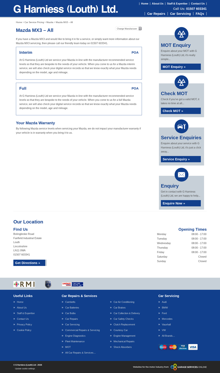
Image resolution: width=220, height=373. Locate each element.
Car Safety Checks (124, 319)
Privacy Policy (24, 324)
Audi (164, 302)
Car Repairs (156, 13)
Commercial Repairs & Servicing (82, 330)
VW (164, 330)
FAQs (200, 13)
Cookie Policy (24, 330)
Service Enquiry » (176, 159)
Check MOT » (173, 111)
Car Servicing (180, 13)
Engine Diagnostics (75, 336)
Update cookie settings (25, 369)
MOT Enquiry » (174, 67)
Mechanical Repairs (124, 341)
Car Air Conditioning (124, 302)
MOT (68, 347)
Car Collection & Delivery (127, 313)
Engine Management (124, 336)
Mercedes (167, 319)
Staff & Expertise (177, 3)
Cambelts (70, 302)
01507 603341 (190, 8)
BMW (165, 307)
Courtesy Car (121, 330)
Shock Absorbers (123, 347)
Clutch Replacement (124, 324)
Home (144, 3)
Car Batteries (72, 307)
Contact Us (198, 3)
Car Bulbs (70, 313)
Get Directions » (27, 263)
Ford (164, 313)
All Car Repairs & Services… (80, 352)
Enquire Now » (174, 203)
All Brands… (168, 336)
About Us (157, 3)
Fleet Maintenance (75, 341)
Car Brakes (120, 307)
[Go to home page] (65, 9)
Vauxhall (166, 324)
